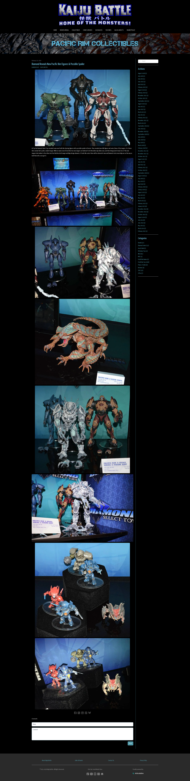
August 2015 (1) (142, 192)
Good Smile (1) (142, 248)
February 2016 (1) (142, 187)
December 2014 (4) (143, 209)
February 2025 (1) (142, 87)
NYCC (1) (140, 256)
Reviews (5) (141, 267)
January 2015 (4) (142, 206)
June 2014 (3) (141, 223)
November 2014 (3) (143, 212)
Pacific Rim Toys (44, 67)
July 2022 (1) (141, 115)
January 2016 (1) (142, 189)
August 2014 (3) (142, 217)
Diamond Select (35, 67)
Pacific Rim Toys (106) (143, 262)
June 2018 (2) (141, 140)
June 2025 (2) (141, 81)
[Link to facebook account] (88, 774)
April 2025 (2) (141, 84)
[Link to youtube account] (95, 774)
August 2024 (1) (142, 90)
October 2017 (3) (142, 156)
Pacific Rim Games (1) (143, 259)
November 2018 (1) (143, 131)
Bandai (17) (141, 243)
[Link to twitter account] (91, 774)
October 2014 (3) (142, 214)
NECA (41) (140, 254)
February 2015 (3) (142, 203)
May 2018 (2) (141, 142)
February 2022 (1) (142, 117)
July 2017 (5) (141, 162)
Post (130, 743)
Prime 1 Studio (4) (143, 265)
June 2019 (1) (141, 129)
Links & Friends (79, 760)
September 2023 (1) (143, 101)
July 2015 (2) (141, 195)
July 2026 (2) (141, 76)
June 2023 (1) (141, 109)
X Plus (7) (140, 273)
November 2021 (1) (143, 120)
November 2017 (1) (143, 153)
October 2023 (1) (142, 98)
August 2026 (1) (142, 73)
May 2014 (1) (141, 225)
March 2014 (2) (142, 228)
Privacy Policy (143, 760)
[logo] (95, 14)
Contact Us (111, 760)
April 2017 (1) (141, 165)
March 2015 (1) (142, 201)
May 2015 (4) (141, 198)
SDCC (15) (140, 270)
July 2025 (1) (141, 79)
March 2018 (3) (142, 145)
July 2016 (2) (141, 178)
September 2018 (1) (143, 134)
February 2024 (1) (142, 93)
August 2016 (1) (142, 176)
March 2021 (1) (142, 123)
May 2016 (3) (141, 181)
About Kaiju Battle (46, 760)
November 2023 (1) (143, 95)
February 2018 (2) (142, 148)
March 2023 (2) (142, 112)
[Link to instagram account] (98, 774)
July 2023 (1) (141, 106)
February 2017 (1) (142, 167)
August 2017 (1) (142, 159)
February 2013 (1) (142, 231)
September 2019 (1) (143, 126)
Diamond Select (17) (143, 245)
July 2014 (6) (141, 220)
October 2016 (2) (142, 170)
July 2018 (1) (141, 137)
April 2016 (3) (141, 184)
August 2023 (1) (142, 104)
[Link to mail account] (102, 774)
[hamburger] (35, 3)
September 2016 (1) (143, 173)
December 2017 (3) (143, 151)
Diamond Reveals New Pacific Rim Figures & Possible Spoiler (58, 64)
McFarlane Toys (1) (143, 251)
